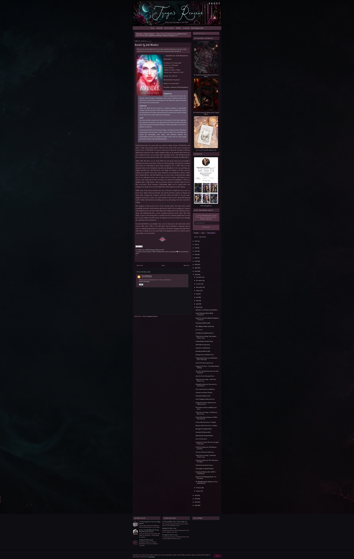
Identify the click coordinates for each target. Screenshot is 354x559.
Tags (203, 233)
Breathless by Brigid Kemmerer (205, 333)
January (198, 491)
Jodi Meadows (160, 251)
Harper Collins (151, 251)
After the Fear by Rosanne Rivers (205, 376)
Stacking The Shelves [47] (203, 396)
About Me (160, 28)
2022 (196, 244)
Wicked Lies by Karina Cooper (204, 465)
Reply (141, 284)
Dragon (139, 251)
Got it (217, 556)
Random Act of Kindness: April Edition (206, 310)
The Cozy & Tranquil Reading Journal (206, 150)
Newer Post (140, 265)
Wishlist (178, 28)
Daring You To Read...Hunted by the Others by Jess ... (206, 403)
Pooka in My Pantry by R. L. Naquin (206, 422)
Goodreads (186, 28)
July (197, 294)
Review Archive (169, 28)
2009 (196, 505)
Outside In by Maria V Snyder (204, 392)
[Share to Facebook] (142, 246)
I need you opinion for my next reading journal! (149, 522)
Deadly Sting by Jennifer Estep (204, 341)
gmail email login (144, 281)
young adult (172, 251)
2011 (196, 499)
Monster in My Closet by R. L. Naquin (206, 425)
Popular (196, 233)
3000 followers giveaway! (203, 344)
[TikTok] (211, 3)
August (198, 290)
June (197, 297)
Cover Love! (199, 330)
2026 (196, 241)
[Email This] (136, 246)
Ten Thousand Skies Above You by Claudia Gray (174, 522)
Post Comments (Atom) (150, 316)
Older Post (186, 265)
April (197, 304)
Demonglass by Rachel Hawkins (205, 468)
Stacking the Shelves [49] (203, 323)
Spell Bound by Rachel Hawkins (204, 435)
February (198, 487)
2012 (196, 495)
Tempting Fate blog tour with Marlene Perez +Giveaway (206, 358)
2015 (196, 268)
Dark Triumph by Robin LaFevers (205, 399)
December (199, 277)
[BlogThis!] (138, 246)
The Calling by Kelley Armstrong (205, 326)
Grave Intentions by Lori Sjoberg (205, 389)
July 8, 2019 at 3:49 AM (147, 277)
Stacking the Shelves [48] (203, 351)
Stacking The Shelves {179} (169, 528)
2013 (196, 274)
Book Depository (182, 87)
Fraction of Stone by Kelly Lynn (205, 452)
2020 (196, 251)
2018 (196, 258)
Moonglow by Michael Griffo (204, 429)
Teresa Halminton (147, 276)
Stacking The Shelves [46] (203, 432)
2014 (196, 271)
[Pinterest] (216, 3)
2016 (196, 264)
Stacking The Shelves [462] (146, 540)
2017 (196, 261)
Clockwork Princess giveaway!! (204, 363)
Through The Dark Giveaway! (170, 535)
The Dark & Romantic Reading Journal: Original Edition (206, 113)
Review (167, 251)
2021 (196, 248)
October (198, 284)
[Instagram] (214, 3)
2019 (196, 254)
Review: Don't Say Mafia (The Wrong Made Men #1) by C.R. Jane (149, 530)
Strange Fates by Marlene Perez (205, 354)
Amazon (173, 87)
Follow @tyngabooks (206, 206)
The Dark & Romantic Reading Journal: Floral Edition (206, 75)
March (198, 307)
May (197, 300)
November (199, 280)
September (199, 287)
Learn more (151, 557)
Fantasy (144, 251)
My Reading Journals (197, 28)
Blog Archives (211, 233)
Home (152, 28)
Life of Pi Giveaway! (201, 439)
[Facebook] (209, 3)
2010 (196, 502)
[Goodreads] (219, 3)
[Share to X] (140, 246)
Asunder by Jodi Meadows (146, 45)
